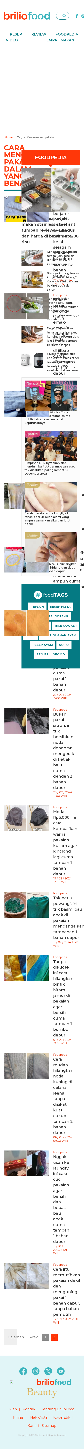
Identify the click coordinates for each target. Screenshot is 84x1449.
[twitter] (48, 1371)
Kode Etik (61, 1417)
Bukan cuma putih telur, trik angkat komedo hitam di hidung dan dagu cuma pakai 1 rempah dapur (50, 567)
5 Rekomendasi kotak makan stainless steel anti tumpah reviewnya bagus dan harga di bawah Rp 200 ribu (50, 230)
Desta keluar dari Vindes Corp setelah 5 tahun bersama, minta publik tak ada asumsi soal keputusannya (47, 418)
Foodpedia (66, 34)
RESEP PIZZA (60, 606)
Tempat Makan (59, 40)
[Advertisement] (42, 90)
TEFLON (37, 606)
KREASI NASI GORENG (50, 616)
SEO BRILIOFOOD (51, 654)
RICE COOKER (66, 625)
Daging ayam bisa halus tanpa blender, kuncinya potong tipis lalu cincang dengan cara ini (63, 337)
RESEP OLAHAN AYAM (59, 635)
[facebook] (77, 15)
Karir (32, 1425)
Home (9, 137)
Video (12, 40)
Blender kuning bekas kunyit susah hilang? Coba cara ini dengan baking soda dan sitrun (63, 281)
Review (38, 34)
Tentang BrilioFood (58, 1409)
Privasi (19, 1417)
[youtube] (61, 1371)
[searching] (64, 15)
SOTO (64, 645)
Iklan (12, 1409)
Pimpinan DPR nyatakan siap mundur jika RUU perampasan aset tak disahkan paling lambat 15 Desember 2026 (50, 468)
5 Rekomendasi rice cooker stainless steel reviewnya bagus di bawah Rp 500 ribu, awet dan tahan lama (63, 362)
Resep (16, 34)
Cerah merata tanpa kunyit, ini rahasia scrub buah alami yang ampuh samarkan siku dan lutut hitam (48, 519)
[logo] (27, 15)
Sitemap (49, 1425)
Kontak (29, 1409)
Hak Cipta (39, 1417)
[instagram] (36, 1371)
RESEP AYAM (43, 645)
